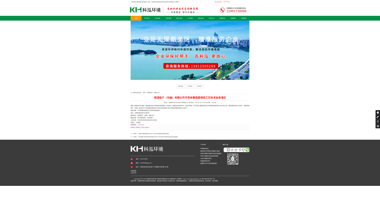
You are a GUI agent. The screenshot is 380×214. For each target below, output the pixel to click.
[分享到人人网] (243, 149)
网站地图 (139, 2)
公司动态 (190, 86)
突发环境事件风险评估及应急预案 (210, 153)
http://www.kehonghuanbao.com (192, 179)
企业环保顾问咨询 (205, 158)
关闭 (215, 102)
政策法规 (180, 86)
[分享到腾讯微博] (239, 149)
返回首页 (134, 2)
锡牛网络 (215, 181)
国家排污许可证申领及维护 (208, 163)
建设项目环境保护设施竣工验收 (210, 151)
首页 (144, 92)
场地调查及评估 (205, 161)
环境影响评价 (204, 148)
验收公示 (157, 92)
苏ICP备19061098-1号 (208, 179)
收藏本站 (144, 2)
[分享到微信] (247, 149)
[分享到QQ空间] (232, 149)
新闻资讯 (150, 92)
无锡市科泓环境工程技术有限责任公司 (158, 179)
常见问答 (199, 86)
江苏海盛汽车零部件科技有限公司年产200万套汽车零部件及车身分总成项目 (158, 137)
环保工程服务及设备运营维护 (209, 156)
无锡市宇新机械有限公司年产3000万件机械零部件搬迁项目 (153, 133)
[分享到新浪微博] (236, 149)
